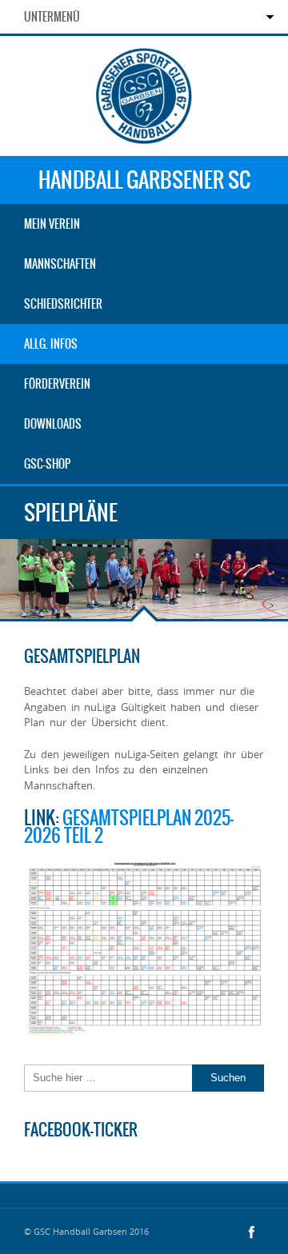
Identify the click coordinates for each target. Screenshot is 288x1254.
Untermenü (52, 17)
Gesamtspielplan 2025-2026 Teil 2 (129, 827)
